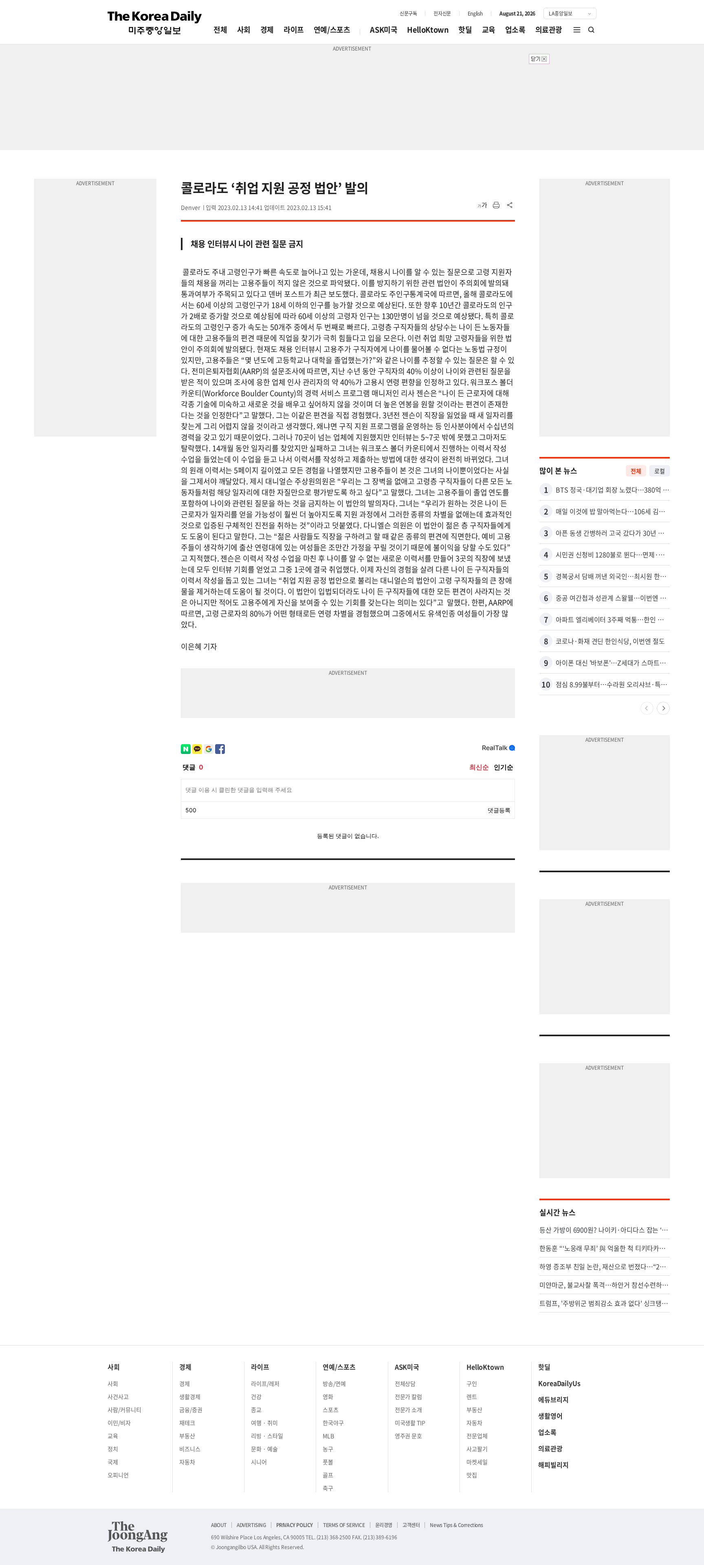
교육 (488, 29)
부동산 (187, 1436)
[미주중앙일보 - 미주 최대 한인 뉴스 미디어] (155, 23)
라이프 (294, 29)
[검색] (591, 30)
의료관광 (548, 29)
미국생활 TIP (410, 1423)
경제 (267, 29)
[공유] (510, 205)
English (475, 13)
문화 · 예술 (264, 1449)
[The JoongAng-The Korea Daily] (138, 1537)
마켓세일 (477, 1462)
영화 (328, 1396)
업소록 (515, 29)
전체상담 (405, 1383)
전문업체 (477, 1436)
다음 (663, 708)
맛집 (471, 1475)
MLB (328, 1436)
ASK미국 (383, 29)
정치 (113, 1449)
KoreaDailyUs (559, 1383)
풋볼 (328, 1462)
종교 (256, 1409)
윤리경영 (383, 1525)
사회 (244, 29)
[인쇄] (496, 205)
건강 (256, 1396)
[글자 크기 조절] (482, 205)
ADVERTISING (251, 1525)
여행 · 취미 (264, 1423)
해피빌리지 (553, 1465)
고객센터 (411, 1525)
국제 (113, 1462)
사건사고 (118, 1396)
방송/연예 (334, 1383)
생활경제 (189, 1396)
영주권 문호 (408, 1436)
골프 (328, 1475)
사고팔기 (477, 1449)
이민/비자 (119, 1423)
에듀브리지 (553, 1399)
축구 (328, 1488)
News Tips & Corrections (456, 1525)
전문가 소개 (408, 1409)
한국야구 (333, 1423)
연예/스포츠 (332, 29)
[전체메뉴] (577, 30)
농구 (328, 1449)
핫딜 (465, 29)
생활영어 (550, 1416)
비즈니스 (189, 1449)
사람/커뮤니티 (124, 1409)
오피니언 (118, 1475)
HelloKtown (428, 29)
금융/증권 (190, 1409)
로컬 (659, 471)
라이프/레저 (265, 1383)
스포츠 (331, 1409)
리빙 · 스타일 (267, 1436)
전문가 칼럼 (408, 1396)
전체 (220, 29)
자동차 (187, 1462)
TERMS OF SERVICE (344, 1525)
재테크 (187, 1423)
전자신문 (442, 13)
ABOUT (219, 1525)
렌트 (471, 1396)
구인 (471, 1383)
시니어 (259, 1462)
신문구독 (408, 13)
